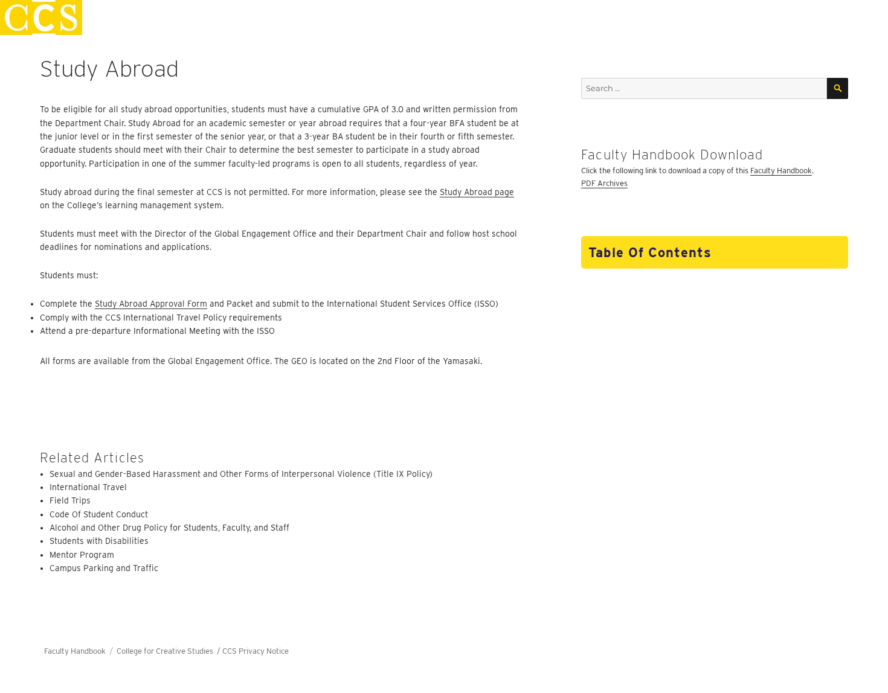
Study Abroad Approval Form (151, 303)
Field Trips (70, 500)
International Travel (88, 487)
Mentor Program (82, 555)
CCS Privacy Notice (255, 651)
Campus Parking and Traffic (104, 568)
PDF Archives (604, 183)
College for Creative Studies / (169, 651)
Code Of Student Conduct (99, 514)
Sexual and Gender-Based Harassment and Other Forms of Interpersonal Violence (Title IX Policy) (241, 474)
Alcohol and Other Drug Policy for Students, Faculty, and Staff (169, 527)
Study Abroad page (477, 192)
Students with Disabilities (99, 541)
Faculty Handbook (781, 170)
